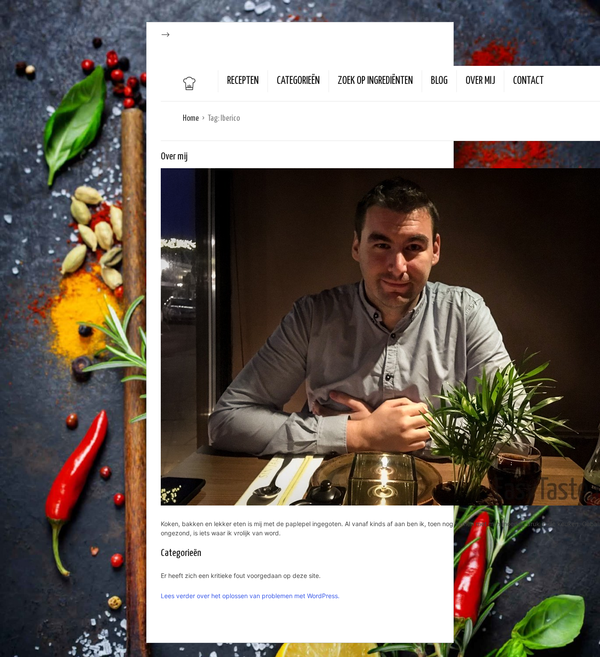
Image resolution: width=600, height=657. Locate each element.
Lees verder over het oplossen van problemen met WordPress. (250, 595)
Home (191, 118)
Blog (439, 81)
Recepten (243, 81)
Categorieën (298, 81)
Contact (528, 81)
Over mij (480, 81)
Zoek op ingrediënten (375, 81)
